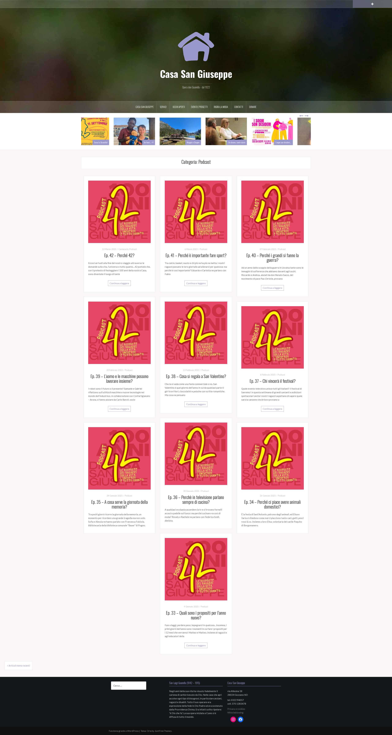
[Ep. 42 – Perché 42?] (119, 211)
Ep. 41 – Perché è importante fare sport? (196, 255)
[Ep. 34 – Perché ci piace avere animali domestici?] (272, 458)
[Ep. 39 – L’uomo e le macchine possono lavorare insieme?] (119, 332)
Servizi (163, 107)
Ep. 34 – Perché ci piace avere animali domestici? (272, 504)
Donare (252, 107)
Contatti (238, 107)
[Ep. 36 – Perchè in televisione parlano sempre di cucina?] (196, 453)
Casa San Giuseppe (196, 74)
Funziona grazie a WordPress (124, 730)
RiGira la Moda (221, 107)
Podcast (133, 249)
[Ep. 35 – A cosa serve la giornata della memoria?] (119, 458)
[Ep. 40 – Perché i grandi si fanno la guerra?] (272, 211)
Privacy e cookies (236, 708)
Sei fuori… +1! (164, 142)
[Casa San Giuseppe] (196, 42)
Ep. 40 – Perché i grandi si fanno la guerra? (272, 257)
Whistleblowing (235, 712)
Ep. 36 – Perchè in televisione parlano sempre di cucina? (196, 499)
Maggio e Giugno (208, 142)
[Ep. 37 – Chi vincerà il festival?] (272, 337)
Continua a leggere (119, 283)
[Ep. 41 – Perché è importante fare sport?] (196, 211)
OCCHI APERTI (179, 107)
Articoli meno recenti (19, 665)
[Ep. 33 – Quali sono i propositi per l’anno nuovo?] (196, 569)
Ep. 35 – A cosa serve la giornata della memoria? (119, 504)
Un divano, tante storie (252, 142)
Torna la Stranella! (116, 142)
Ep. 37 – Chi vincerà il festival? (273, 381)
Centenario (123, 249)
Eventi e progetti (199, 107)
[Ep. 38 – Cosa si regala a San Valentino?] (196, 332)
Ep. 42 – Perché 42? (119, 255)
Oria (149, 730)
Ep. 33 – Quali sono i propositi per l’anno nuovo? (196, 615)
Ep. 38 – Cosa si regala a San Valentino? (196, 376)
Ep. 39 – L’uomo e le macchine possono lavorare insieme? (119, 378)
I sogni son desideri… (299, 142)
